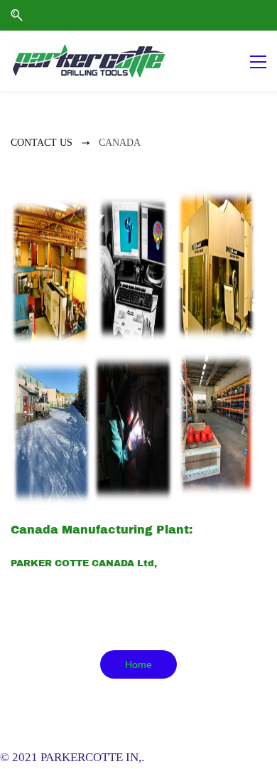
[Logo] (89, 61)
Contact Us (41, 142)
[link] (133, 200)
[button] (17, 15)
